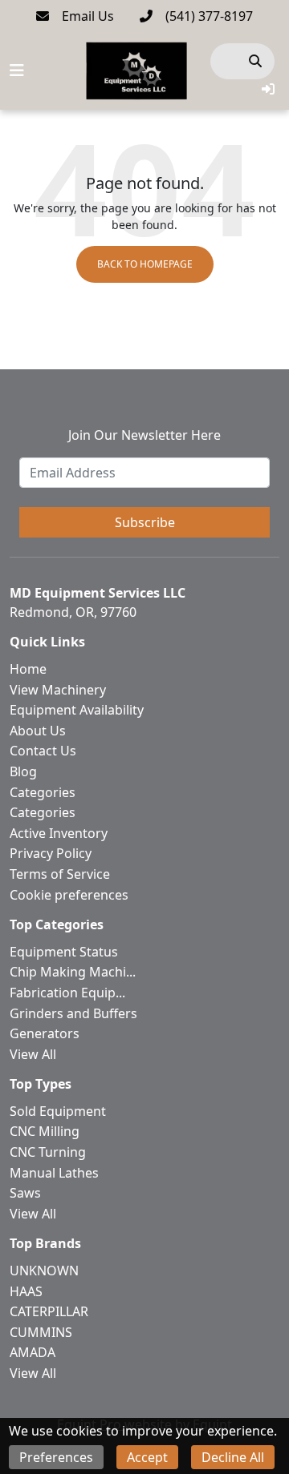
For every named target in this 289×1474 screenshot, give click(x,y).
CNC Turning (48, 1152)
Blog (23, 771)
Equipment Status (64, 952)
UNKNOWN (44, 1270)
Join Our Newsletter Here (144, 435)
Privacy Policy (51, 853)
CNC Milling (44, 1131)
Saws (25, 1193)
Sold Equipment (58, 1111)
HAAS (26, 1291)
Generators (44, 1033)
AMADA (32, 1352)
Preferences (56, 1457)
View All (33, 1054)
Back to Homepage (145, 264)
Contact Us (43, 750)
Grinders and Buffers (73, 1013)
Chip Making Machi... (73, 972)
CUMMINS (41, 1332)
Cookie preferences (69, 895)
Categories (42, 792)
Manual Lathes (54, 1173)
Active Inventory (59, 833)
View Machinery (58, 690)
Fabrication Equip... (67, 992)
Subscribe (145, 522)
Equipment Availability (77, 710)
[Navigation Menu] (17, 70)
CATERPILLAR (49, 1311)
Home (28, 669)
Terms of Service (60, 874)
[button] (268, 89)
